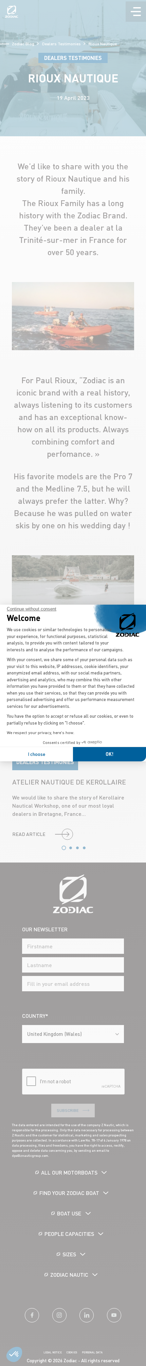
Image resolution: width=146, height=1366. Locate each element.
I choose (36, 754)
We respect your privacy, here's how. (40, 732)
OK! (109, 754)
